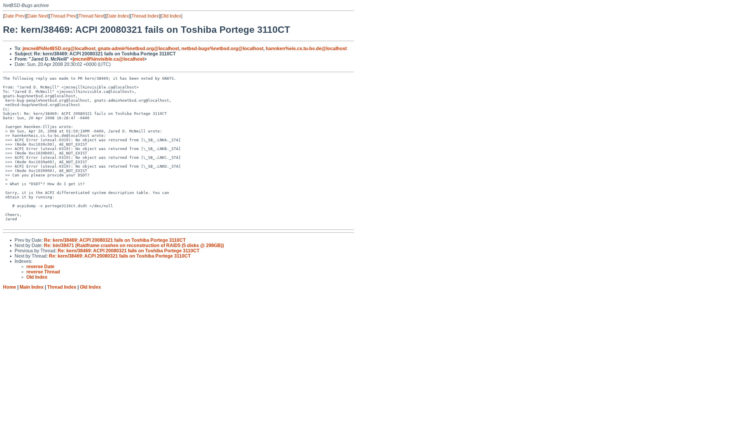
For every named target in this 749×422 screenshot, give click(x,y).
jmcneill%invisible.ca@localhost (108, 59)
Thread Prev (63, 15)
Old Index (171, 15)
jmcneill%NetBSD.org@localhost (59, 48)
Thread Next (91, 15)
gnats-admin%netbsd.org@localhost (138, 48)
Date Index (117, 15)
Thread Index (145, 15)
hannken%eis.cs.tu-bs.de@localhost (306, 48)
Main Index (32, 287)
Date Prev (14, 15)
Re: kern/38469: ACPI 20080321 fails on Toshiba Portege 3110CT (115, 240)
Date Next (37, 15)
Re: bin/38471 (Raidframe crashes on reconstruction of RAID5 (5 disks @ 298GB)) (134, 245)
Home (9, 287)
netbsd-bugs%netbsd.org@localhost (222, 48)
